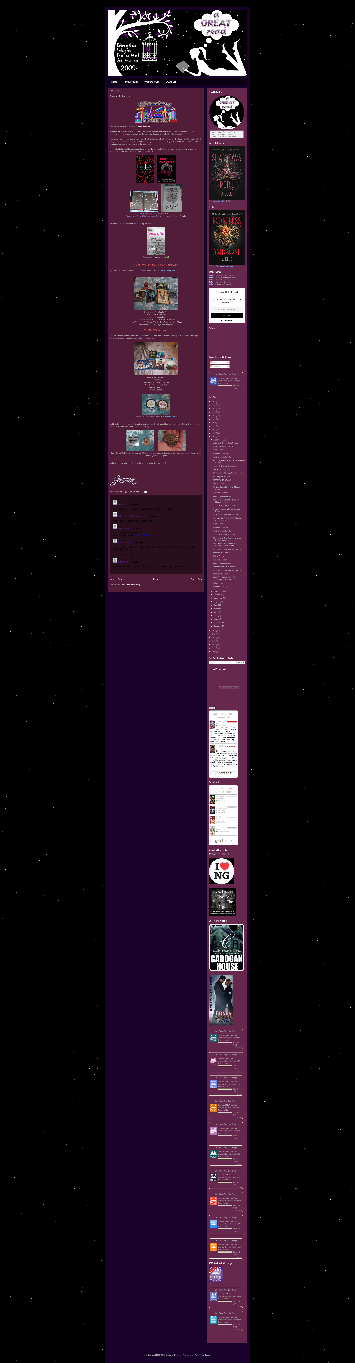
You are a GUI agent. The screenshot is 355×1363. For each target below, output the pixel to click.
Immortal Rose (219, 829)
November (218, 591)
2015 (214, 630)
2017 (214, 433)
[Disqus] (156, 534)
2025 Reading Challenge (226, 1030)
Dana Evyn (221, 750)
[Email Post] (145, 492)
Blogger (208, 1355)
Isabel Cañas (221, 800)
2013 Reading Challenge (226, 1312)
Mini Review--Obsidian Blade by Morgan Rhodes (226, 501)
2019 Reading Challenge (226, 1170)
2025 (214, 405)
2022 (214, 416)
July (216, 605)
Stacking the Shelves (221, 477)
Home (114, 81)
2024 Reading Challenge (226, 1054)
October (217, 594)
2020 (214, 423)
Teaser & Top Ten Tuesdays (224, 466)
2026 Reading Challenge (226, 374)
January (217, 626)
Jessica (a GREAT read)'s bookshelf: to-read (223, 790)
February (217, 623)
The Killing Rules (219, 723)
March (216, 619)
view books (238, 391)
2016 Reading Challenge (226, 1240)
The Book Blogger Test (222, 470)
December (218, 440)
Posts (214, 362)
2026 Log (171, 81)
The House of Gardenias (220, 797)
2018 (214, 430)
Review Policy (131, 81)
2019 (214, 426)
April (216, 616)
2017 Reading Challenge (226, 1217)
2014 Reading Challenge (226, 1289)
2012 (214, 641)
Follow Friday (218, 450)
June (216, 608)
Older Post (196, 579)
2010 (214, 648)
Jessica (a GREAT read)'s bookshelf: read (223, 715)
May (216, 612)
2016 (214, 437)
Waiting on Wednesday (222, 457)
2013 (214, 638)
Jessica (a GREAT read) (226, 378)
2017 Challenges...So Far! (223, 446)
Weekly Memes (151, 81)
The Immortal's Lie (221, 808)
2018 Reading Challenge (226, 1193)
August (217, 602)
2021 (214, 419)
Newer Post (116, 579)
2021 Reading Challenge (226, 1124)
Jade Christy (221, 810)
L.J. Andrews (221, 821)
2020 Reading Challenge (226, 1147)
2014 (214, 634)
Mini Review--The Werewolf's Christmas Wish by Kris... (224, 545)
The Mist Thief (219, 818)
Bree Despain (221, 725)
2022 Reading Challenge (226, 1100)
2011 (214, 644)
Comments (216, 366)
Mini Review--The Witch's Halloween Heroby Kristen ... (227, 539)
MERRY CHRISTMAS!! (222, 480)
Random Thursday (220, 453)
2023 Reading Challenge (226, 1077)
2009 (214, 652)
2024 (214, 409)
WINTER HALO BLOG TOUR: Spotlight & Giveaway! (225, 578)
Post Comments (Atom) (130, 585)
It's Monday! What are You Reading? (227, 473)
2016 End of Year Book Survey (225, 443)
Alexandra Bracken (223, 831)
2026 (214, 402)
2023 (214, 412)
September (218, 598)
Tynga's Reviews (143, 126)
